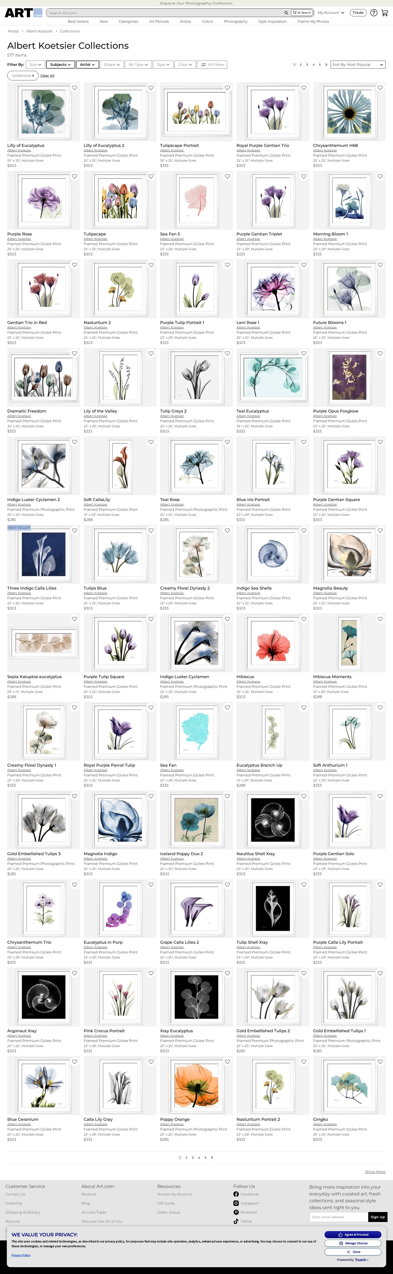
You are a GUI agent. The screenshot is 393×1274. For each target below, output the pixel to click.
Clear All (47, 75)
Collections (70, 31)
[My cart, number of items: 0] (384, 12)
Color (183, 64)
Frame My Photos (313, 21)
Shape (110, 64)
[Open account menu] (342, 13)
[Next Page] (326, 64)
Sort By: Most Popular (352, 64)
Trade (358, 12)
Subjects (58, 64)
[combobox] (164, 13)
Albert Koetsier (39, 31)
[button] (196, 3)
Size (33, 64)
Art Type (136, 64)
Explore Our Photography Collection (196, 3)
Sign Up (378, 1217)
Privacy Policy (21, 1255)
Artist (85, 64)
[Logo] (24, 12)
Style (161, 64)
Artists (13, 31)
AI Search (304, 12)
